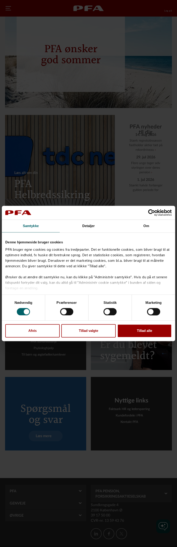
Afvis (32, 331)
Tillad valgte (88, 331)
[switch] (66, 311)
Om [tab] (146, 226)
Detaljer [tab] (88, 226)
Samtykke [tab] (31, 226)
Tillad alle (144, 331)
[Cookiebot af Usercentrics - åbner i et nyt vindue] (151, 212)
